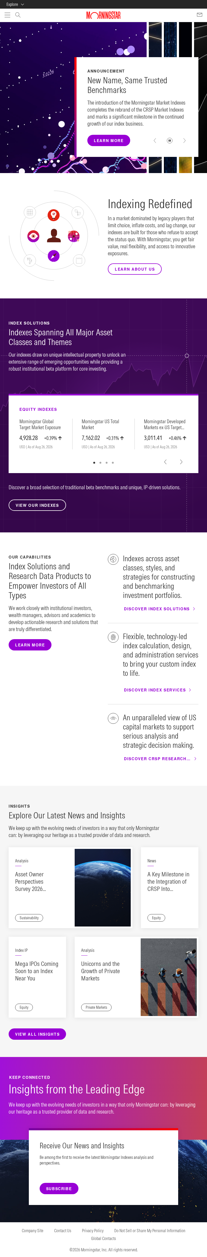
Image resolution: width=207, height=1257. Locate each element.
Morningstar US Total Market (100, 425)
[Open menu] (7, 15)
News (151, 860)
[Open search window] (18, 15)
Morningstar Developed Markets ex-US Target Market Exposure (164, 425)
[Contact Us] (199, 15)
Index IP (21, 950)
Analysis (21, 860)
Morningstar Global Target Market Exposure (40, 425)
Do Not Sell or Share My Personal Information (149, 1230)
